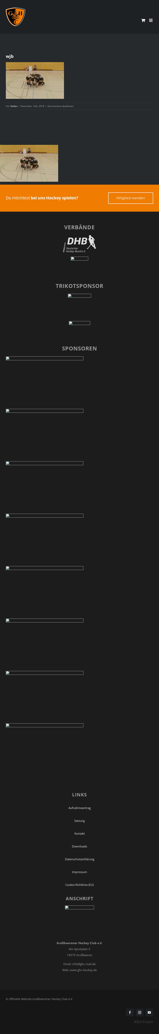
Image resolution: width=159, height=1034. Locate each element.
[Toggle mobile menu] (151, 20)
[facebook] (130, 1012)
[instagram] (139, 1012)
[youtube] (149, 1012)
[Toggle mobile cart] (143, 20)
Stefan (13, 106)
